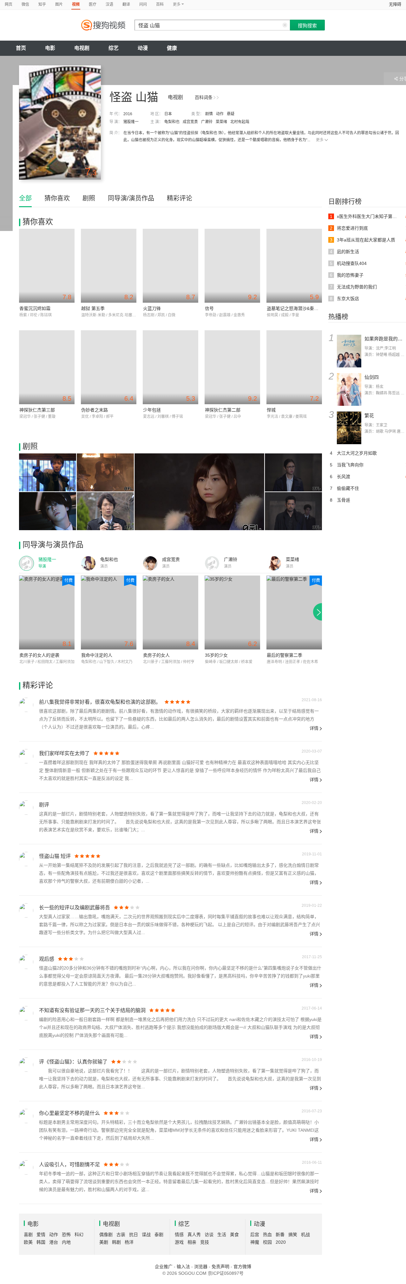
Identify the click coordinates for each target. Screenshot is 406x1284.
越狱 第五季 (93, 308)
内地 (66, 1242)
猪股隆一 (131, 122)
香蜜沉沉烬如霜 (34, 308)
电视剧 (81, 48)
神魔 (254, 1242)
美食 (234, 1234)
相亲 (191, 1242)
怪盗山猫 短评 (55, 856)
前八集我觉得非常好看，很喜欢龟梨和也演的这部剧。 (100, 702)
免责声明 (220, 1266)
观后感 (46, 959)
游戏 (179, 1242)
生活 (221, 1234)
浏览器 (200, 1266)
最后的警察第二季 (284, 655)
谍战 (146, 1234)
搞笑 (292, 1234)
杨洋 (129, 1242)
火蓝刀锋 (152, 308)
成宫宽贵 (190, 122)
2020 (281, 1242)
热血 (267, 1234)
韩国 (40, 1242)
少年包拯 (152, 409)
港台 (53, 1242)
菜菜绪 (221, 122)
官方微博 (242, 1266)
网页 (8, 4)
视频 (76, 4)
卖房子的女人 (156, 655)
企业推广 (164, 1266)
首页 (21, 48)
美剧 (103, 1242)
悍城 (271, 409)
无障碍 (395, 4)
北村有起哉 (239, 122)
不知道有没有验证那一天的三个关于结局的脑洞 (92, 1010)
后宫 (254, 1234)
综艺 (113, 48)
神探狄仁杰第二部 (222, 409)
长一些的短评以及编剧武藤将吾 (74, 907)
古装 (120, 1234)
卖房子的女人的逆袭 (39, 655)
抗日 (133, 1234)
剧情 (209, 114)
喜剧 (28, 1234)
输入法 (183, 1266)
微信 (25, 4)
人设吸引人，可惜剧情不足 (69, 1164)
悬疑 (230, 114)
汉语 (109, 4)
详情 (314, 728)
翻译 (126, 4)
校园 (267, 1242)
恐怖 (66, 1234)
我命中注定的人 (96, 655)
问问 (143, 4)
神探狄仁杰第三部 (37, 409)
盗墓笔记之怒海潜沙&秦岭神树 (297, 308)
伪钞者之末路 (94, 409)
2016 (127, 114)
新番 (280, 1234)
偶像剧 (106, 1234)
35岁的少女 (216, 655)
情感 (179, 1234)
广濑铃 (207, 122)
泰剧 (158, 1234)
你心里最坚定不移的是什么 (69, 1113)
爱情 (40, 1234)
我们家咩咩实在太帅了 (64, 753)
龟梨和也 (172, 122)
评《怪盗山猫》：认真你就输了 (73, 1061)
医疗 (92, 4)
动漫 (143, 48)
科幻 (79, 1234)
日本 (168, 114)
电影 (50, 48)
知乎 (42, 4)
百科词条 (204, 97)
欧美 (28, 1242)
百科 (160, 4)
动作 (220, 114)
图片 (59, 4)
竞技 (204, 1242)
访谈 (209, 1234)
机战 (305, 1234)
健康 (172, 48)
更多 (320, 140)
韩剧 (116, 1242)
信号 (209, 308)
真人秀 (194, 1234)
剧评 (44, 804)
